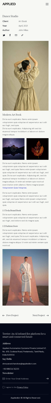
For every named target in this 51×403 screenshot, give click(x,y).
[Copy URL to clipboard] (22, 35)
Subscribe (47, 379)
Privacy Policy (22, 387)
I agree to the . (17, 387)
